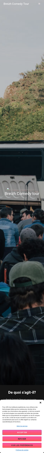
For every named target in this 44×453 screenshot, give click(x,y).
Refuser (22, 439)
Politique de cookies (22, 450)
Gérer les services (22, 426)
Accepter (22, 432)
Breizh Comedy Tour (16, 3)
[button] (40, 402)
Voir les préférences (22, 445)
